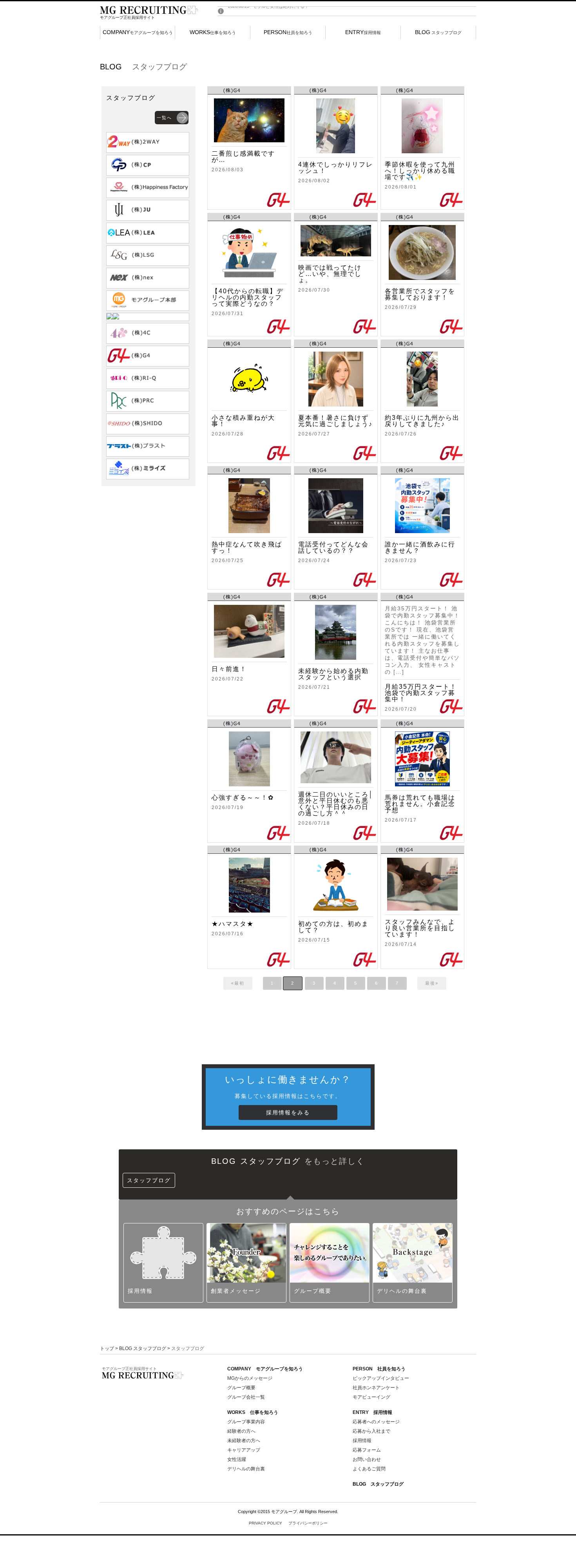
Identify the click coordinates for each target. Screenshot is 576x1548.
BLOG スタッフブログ (142, 1348)
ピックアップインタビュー (381, 1378)
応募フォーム (367, 1450)
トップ (107, 1348)
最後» (431, 983)
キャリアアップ (243, 1450)
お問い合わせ (367, 1459)
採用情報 (363, 32)
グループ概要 (241, 1387)
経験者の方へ (241, 1431)
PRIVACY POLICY (288, 1523)
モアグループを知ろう (138, 32)
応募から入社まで (371, 1431)
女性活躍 (236, 1459)
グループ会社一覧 (246, 1397)
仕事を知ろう (213, 32)
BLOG (378, 1484)
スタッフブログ (438, 32)
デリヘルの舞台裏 (246, 1469)
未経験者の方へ (243, 1440)
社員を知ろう (288, 32)
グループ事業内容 (246, 1422)
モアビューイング (371, 1397)
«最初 (238, 983)
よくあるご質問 (369, 1469)
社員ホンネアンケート (376, 1387)
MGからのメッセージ (249, 1378)
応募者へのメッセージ (376, 1422)
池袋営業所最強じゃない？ (278, 11)
